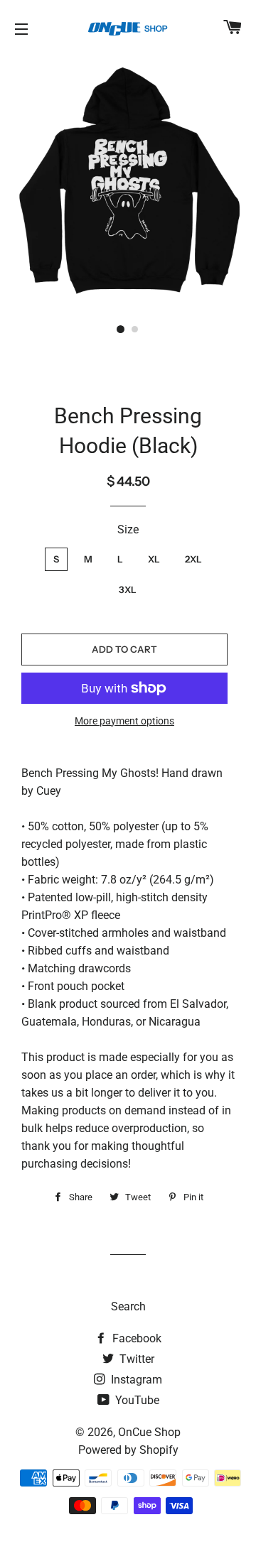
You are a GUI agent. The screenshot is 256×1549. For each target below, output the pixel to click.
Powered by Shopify (128, 1450)
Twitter (135, 1359)
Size (128, 529)
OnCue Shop (149, 1432)
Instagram (135, 1379)
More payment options (124, 721)
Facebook (135, 1338)
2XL (193, 559)
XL (154, 559)
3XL (128, 589)
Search (128, 1306)
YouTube (135, 1400)
